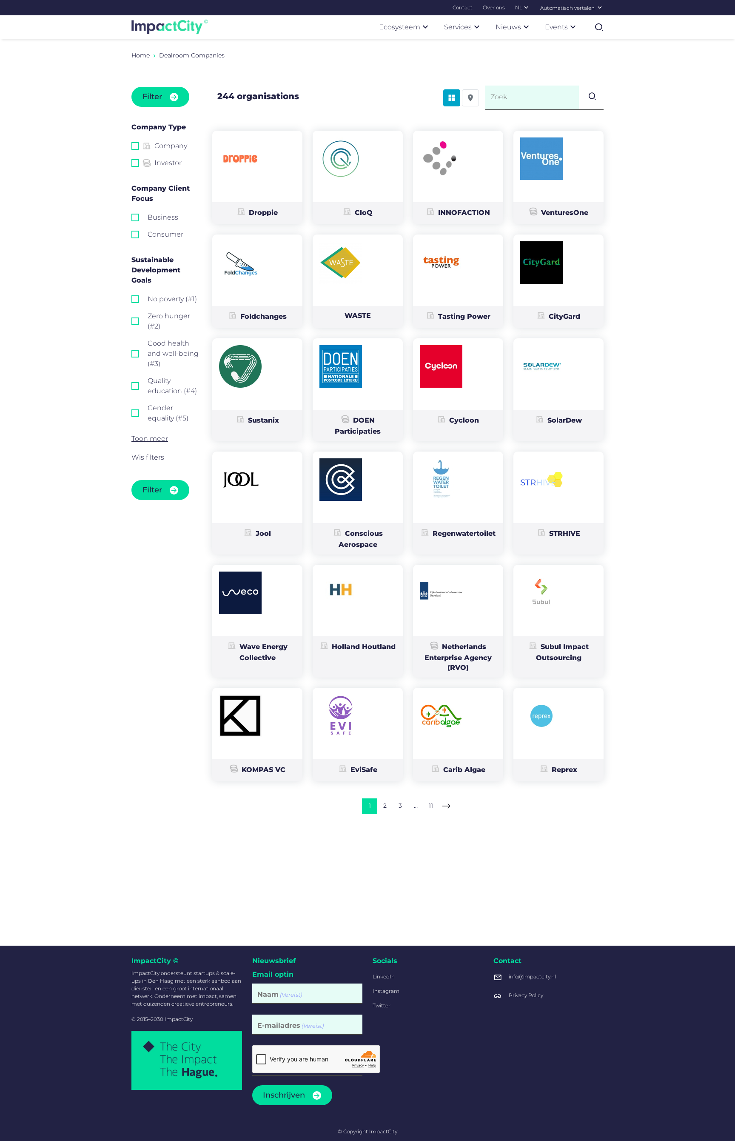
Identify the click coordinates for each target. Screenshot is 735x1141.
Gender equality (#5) (168, 413)
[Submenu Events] (573, 27)
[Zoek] (591, 97)
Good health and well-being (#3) (173, 353)
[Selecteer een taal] (600, 7)
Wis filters (147, 457)
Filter (152, 96)
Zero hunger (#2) (169, 321)
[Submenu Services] (477, 27)
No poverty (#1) (172, 299)
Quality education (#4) (172, 386)
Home (140, 55)
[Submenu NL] (526, 7)
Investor (168, 163)
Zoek (498, 97)
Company (170, 146)
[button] (165, 439)
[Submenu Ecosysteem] (425, 27)
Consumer (165, 234)
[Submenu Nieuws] (526, 27)
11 (431, 805)
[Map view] (470, 97)
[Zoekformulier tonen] (599, 27)
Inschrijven (284, 1095)
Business (163, 217)
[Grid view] (451, 97)
